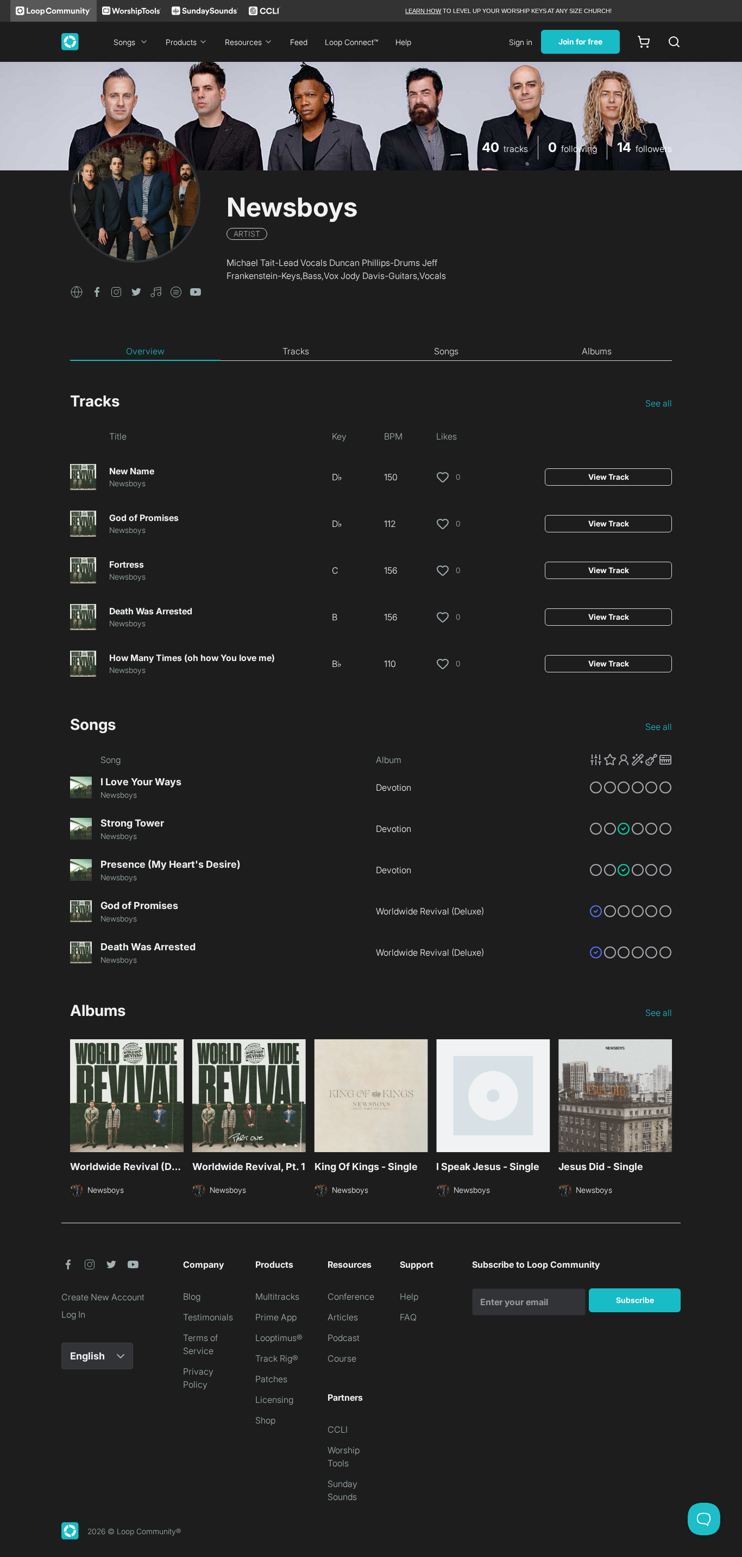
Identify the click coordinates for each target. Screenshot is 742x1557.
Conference (351, 1296)
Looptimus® (279, 1337)
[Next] (665, 1097)
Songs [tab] (446, 351)
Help (403, 42)
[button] (76, 290)
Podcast (344, 1337)
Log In (73, 1314)
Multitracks (277, 1296)
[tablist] (371, 351)
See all (658, 403)
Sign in (520, 42)
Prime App (276, 1317)
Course (342, 1358)
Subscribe (635, 1300)
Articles (343, 1317)
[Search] (674, 41)
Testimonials (208, 1317)
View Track (608, 476)
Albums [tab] (597, 351)
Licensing (274, 1399)
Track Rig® (276, 1358)
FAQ (408, 1317)
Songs (124, 42)
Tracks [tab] (295, 351)
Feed (298, 42)
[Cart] (643, 41)
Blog (191, 1296)
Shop (265, 1420)
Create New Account (102, 1297)
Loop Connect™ (351, 42)
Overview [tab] (145, 351)
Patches (271, 1379)
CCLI (338, 1429)
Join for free (580, 41)
